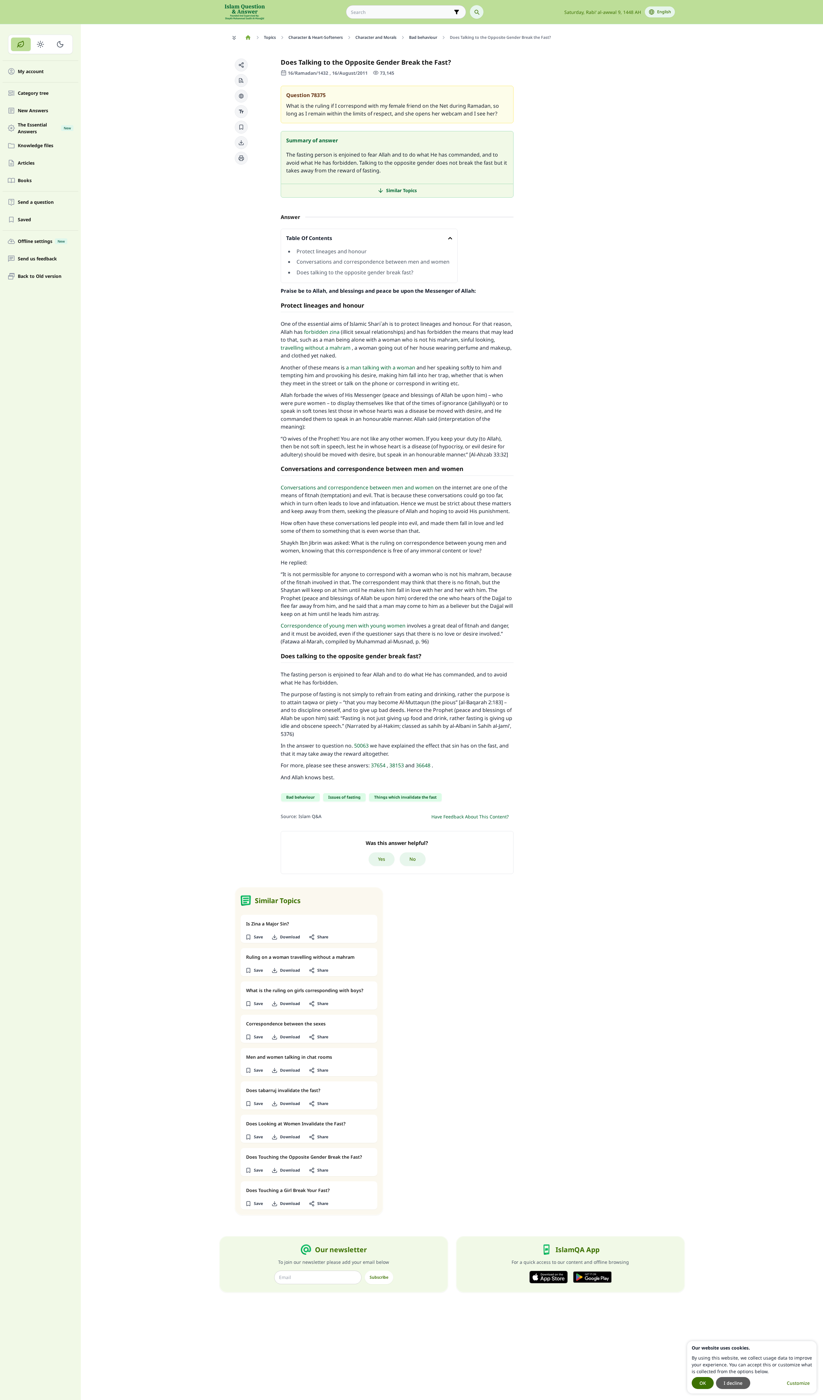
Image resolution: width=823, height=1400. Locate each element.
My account (31, 72)
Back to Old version (39, 276)
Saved (24, 220)
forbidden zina (322, 331)
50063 (361, 745)
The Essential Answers (44, 128)
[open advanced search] (456, 11)
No (412, 859)
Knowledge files (35, 146)
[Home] (248, 37)
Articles (26, 163)
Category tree (33, 93)
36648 (423, 765)
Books (25, 181)
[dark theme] (60, 44)
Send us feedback (37, 259)
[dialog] (752, 1367)
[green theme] (21, 44)
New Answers (33, 111)
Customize (798, 1383)
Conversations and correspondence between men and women (373, 261)
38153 (396, 765)
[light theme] (40, 44)
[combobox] (401, 12)
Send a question (36, 202)
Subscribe (379, 1277)
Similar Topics (401, 190)
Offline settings (41, 241)
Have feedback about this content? (470, 817)
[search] (476, 12)
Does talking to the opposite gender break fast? (355, 272)
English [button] (664, 12)
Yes (381, 859)
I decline (733, 1383)
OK (702, 1383)
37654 (378, 765)
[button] (241, 65)
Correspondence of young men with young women (343, 625)
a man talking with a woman (380, 367)
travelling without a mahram (316, 347)
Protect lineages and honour (332, 251)
